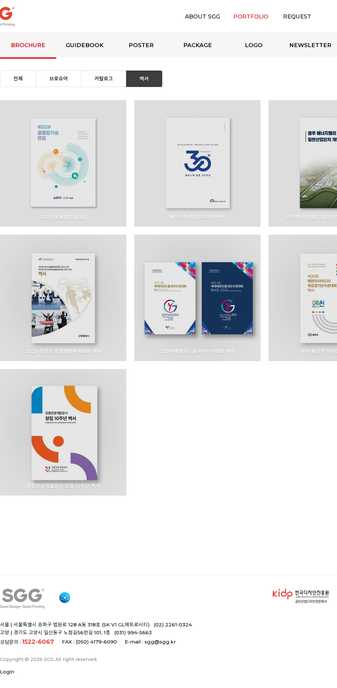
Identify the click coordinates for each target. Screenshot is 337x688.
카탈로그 (103, 78)
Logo (254, 45)
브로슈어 (58, 78)
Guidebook (85, 45)
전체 (18, 78)
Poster (141, 45)
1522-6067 (38, 641)
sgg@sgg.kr (160, 642)
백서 (144, 78)
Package (197, 45)
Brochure (28, 45)
